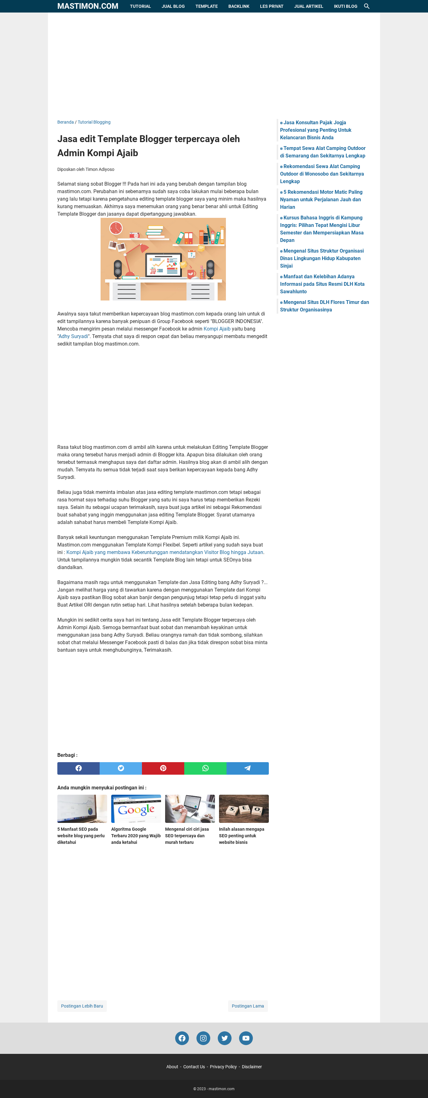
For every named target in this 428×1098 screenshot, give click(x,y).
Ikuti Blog (346, 6)
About (172, 1066)
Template (207, 6)
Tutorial (140, 6)
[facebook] (78, 768)
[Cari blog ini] (367, 6)
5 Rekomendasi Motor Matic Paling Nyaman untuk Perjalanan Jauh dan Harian (321, 199)
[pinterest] (163, 768)
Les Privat (272, 6)
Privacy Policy (223, 1066)
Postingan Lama (248, 1005)
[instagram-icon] (203, 1038)
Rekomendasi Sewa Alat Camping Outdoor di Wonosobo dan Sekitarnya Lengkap (322, 173)
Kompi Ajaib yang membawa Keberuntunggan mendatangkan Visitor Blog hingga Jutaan (164, 552)
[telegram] (248, 768)
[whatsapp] (205, 768)
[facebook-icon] (182, 1038)
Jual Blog (173, 6)
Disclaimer (252, 1066)
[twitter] (121, 768)
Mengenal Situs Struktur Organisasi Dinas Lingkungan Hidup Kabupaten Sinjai (322, 258)
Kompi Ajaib (217, 329)
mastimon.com (87, 6)
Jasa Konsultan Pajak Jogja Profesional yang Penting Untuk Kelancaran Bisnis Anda (316, 130)
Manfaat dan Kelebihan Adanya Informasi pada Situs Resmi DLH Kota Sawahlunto (322, 284)
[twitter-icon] (225, 1038)
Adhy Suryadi (73, 336)
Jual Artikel (308, 6)
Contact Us (194, 1066)
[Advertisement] (214, 66)
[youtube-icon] (246, 1038)
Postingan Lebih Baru (82, 1005)
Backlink (238, 6)
